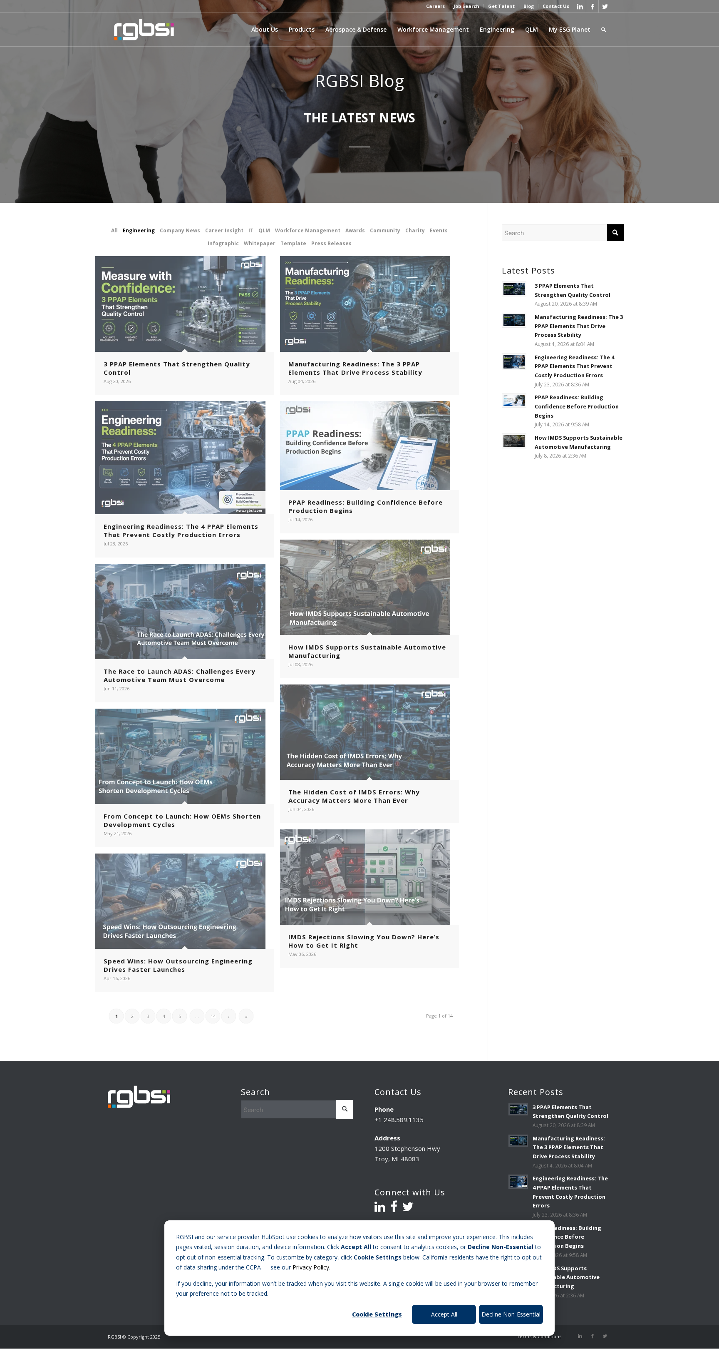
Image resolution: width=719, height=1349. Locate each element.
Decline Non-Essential (510, 1314)
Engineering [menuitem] (497, 29)
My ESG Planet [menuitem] (569, 29)
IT (250, 230)
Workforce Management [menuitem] (433, 29)
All (114, 230)
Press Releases (331, 243)
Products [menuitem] (302, 29)
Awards (355, 230)
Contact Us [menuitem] (556, 6)
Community (385, 230)
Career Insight (224, 230)
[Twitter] (605, 6)
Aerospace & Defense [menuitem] (356, 29)
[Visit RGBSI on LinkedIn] (379, 1209)
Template (293, 243)
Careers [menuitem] (435, 6)
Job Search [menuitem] (466, 6)
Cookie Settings (377, 1314)
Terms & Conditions (539, 1336)
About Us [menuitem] (264, 29)
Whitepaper (259, 243)
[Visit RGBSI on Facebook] (393, 1209)
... (197, 1016)
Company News (180, 230)
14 (213, 1016)
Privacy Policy (311, 1267)
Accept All (444, 1314)
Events (439, 230)
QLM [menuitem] (531, 29)
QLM (264, 230)
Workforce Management (307, 230)
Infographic (223, 243)
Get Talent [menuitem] (501, 6)
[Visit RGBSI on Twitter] (408, 1209)
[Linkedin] (580, 6)
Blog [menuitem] (528, 6)
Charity (415, 230)
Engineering (139, 230)
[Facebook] (592, 6)
